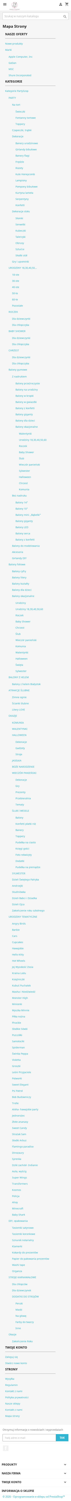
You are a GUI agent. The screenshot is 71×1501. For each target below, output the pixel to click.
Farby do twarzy (25, 1322)
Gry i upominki (20, 261)
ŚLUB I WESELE (20, 810)
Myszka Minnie (20, 1010)
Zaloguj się (11, 1357)
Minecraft (17, 1208)
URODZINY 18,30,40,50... (23, 267)
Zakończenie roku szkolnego (28, 910)
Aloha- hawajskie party (25, 1109)
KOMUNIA (18, 722)
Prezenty (21, 792)
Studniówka (19, 892)
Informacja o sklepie (18, 1491)
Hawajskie (18, 948)
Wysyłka (9, 1378)
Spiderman (18, 1047)
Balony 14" (22, 502)
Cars (14, 936)
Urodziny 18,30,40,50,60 (33, 439)
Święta (19, 664)
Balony (19, 817)
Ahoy (15, 1202)
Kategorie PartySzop (16, 91)
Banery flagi (22, 155)
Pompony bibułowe (27, 186)
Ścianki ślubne (20, 703)
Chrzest (23, 483)
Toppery (20, 124)
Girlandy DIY (19, 558)
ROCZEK (13, 311)
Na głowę (21, 1315)
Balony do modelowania (26, 545)
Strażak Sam (19, 1134)
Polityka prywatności (17, 1397)
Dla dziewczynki (21, 318)
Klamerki (17, 1246)
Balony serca (23, 533)
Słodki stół (21, 255)
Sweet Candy (19, 1128)
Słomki (19, 218)
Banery (20, 830)
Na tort (16, 104)
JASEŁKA (16, 760)
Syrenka (16, 1159)
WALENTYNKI (19, 728)
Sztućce (20, 249)
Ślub (21, 458)
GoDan (12, 63)
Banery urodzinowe (27, 143)
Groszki (16, 1066)
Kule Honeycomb (25, 174)
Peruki (19, 1303)
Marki (8, 49)
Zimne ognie (19, 697)
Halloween (25, 477)
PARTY (12, 97)
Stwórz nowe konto (16, 1363)
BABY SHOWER (17, 331)
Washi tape (18, 1265)
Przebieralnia (23, 798)
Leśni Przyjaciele (21, 1072)
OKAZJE (13, 715)
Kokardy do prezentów (25, 1252)
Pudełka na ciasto (26, 842)
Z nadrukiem (19, 376)
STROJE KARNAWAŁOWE (22, 1277)
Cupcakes (17, 942)
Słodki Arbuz (19, 1140)
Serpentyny (22, 199)
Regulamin (11, 1385)
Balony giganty (24, 414)
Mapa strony (12, 1416)
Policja (15, 1196)
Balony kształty (20, 583)
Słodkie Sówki (20, 1028)
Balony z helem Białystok (26, 684)
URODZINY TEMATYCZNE (23, 916)
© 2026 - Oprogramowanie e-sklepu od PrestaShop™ (34, 1496)
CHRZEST (14, 350)
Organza (17, 1271)
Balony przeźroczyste (28, 383)
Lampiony (21, 180)
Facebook (5, 1448)
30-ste (15, 280)
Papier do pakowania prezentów (30, 1258)
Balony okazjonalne (27, 426)
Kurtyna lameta (24, 192)
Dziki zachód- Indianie (25, 1165)
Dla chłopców (19, 1284)
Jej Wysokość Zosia (22, 967)
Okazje (12, 1334)
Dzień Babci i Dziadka (24, 898)
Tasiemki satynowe (23, 1227)
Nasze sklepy (12, 1403)
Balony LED (22, 527)
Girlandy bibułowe (26, 149)
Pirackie (16, 1022)
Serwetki (20, 224)
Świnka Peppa (20, 1053)
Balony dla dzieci (25, 420)
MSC (11, 69)
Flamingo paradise (23, 1146)
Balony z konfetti (25, 408)
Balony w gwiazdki (26, 402)
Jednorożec (18, 1115)
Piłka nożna (18, 1016)
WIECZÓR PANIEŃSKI (24, 772)
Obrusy (20, 243)
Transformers (20, 1183)
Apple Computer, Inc (21, 56)
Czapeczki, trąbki (22, 130)
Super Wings (19, 1177)
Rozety (19, 168)
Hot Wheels (18, 960)
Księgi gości (22, 848)
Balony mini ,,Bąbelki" (28, 514)
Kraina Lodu (19, 973)
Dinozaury (18, 1152)
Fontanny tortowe (26, 117)
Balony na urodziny (27, 389)
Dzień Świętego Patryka (25, 879)
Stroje (19, 754)
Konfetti (20, 205)
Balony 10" (22, 508)
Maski (19, 1309)
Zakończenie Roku (22, 1341)
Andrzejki (17, 885)
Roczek (23, 446)
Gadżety (20, 748)
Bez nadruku (19, 495)
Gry (17, 786)
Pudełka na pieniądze (28, 867)
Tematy (20, 804)
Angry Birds (19, 923)
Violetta (16, 1059)
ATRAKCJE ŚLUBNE (19, 690)
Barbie (16, 929)
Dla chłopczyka (20, 325)
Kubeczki (21, 230)
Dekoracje (17, 136)
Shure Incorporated (20, 75)
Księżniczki (18, 979)
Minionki (17, 1004)
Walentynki (25, 433)
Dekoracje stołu (21, 211)
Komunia (24, 489)
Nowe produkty (14, 43)
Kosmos (16, 1190)
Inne (18, 1328)
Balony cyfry (19, 571)
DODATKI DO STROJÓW (25, 1296)
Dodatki (20, 861)
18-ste (15, 274)
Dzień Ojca (18, 904)
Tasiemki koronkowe (23, 1234)
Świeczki (20, 111)
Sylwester (24, 470)
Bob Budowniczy (21, 1097)
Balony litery (19, 577)
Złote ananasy (20, 1121)
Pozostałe (17, 305)
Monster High (20, 998)
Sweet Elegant (20, 1084)
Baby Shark (18, 1214)
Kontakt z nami (13, 1391)
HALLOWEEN (19, 735)
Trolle (15, 1103)
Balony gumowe (18, 369)
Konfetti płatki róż (26, 823)
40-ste (15, 287)
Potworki (17, 1078)
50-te (15, 293)
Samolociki (18, 1041)
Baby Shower (26, 452)
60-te (15, 299)
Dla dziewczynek (21, 1290)
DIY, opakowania (18, 1220)
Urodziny (21, 603)
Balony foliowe (17, 564)
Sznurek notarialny (23, 1240)
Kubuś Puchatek (21, 985)
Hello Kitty (18, 954)
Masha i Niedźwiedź (23, 991)
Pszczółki (17, 1035)
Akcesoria (17, 552)
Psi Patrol (17, 1090)
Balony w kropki (25, 395)
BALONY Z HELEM (19, 677)
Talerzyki (21, 236)
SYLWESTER (18, 873)
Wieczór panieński (29, 464)
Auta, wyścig (19, 1171)
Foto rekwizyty (24, 854)
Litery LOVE (18, 709)
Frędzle (20, 161)
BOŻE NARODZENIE (23, 766)
